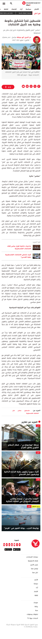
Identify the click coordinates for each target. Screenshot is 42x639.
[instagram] (14, 544)
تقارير (24, 422)
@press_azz (6, 37)
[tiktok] (7, 544)
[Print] (23, 86)
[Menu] (4, 3)
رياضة (36, 606)
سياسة (28, 9)
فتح (14, 410)
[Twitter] (17, 544)
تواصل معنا (34, 569)
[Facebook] (19, 544)
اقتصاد (14, 9)
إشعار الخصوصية (33, 561)
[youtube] (12, 544)
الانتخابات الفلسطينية (32, 413)
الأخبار (36, 9)
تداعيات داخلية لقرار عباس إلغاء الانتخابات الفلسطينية (19, 247)
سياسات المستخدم (32, 557)
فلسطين (27, 410)
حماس (19, 410)
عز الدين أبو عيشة (23, 37)
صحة (36, 610)
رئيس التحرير (34, 565)
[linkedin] (9, 544)
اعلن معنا (35, 572)
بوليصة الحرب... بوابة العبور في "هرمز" (21, 528)
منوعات (36, 603)
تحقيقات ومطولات (32, 614)
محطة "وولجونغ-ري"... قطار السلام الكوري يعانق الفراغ (23, 446)
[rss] (4, 544)
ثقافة (6, 9)
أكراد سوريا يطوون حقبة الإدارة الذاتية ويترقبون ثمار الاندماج (21, 473)
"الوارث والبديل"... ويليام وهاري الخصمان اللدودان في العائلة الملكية (22, 500)
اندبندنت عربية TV (32, 618)
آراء (21, 9)
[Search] (11, 3)
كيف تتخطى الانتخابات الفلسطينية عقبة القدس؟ (18, 256)
